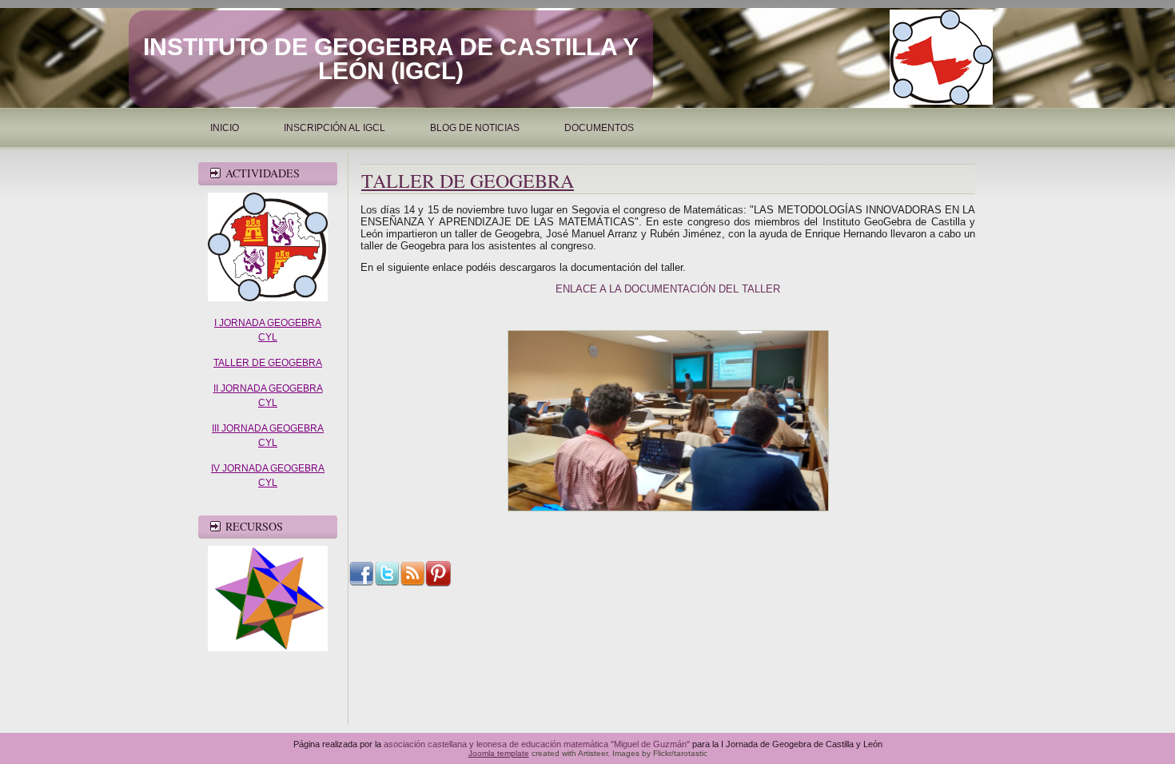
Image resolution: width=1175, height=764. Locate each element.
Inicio (224, 127)
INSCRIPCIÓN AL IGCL (334, 127)
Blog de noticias (475, 127)
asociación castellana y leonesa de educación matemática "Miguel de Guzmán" (537, 744)
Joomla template (498, 753)
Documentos (599, 127)
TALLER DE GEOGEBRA (267, 362)
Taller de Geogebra (467, 180)
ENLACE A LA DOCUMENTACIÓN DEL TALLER (668, 289)
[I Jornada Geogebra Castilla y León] (268, 298)
